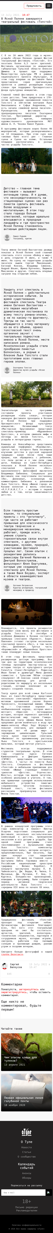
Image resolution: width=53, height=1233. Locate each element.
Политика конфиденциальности (26, 1225)
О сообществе (27, 1156)
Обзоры (26, 1177)
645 (9, 973)
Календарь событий (26, 1166)
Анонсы (26, 1173)
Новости (26, 1147)
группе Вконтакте (12, 954)
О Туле (26, 1142)
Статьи (26, 1152)
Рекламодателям (26, 1210)
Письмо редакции (26, 1207)
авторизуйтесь (29, 989)
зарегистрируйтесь (14, 992)
